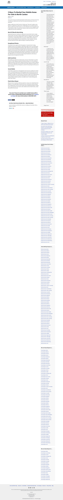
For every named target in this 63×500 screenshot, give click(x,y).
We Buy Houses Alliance (45, 250)
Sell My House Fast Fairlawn (46, 176)
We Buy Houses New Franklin (46, 312)
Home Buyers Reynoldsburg (46, 471)
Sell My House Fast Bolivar (45, 156)
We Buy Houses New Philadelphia (47, 313)
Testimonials (44, 7)
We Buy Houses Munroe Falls (46, 308)
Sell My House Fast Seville (45, 225)
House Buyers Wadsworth (45, 441)
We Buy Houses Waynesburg (46, 341)
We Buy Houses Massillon (45, 300)
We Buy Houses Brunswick (45, 262)
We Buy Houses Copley (45, 270)
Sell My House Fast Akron (45, 148)
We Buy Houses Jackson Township (47, 285)
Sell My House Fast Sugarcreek (46, 234)
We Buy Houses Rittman (45, 323)
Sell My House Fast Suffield (45, 232)
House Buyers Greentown (45, 381)
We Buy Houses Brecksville (45, 259)
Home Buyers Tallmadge (45, 476)
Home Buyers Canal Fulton (45, 453)
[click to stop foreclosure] (47, 113)
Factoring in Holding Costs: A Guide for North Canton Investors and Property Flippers (47, 133)
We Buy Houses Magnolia (45, 295)
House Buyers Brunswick (45, 363)
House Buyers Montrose (45, 408)
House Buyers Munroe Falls (45, 409)
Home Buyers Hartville (45, 459)
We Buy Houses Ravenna (45, 321)
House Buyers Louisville (45, 393)
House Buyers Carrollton (45, 368)
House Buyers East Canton (45, 376)
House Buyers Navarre (45, 411)
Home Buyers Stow (44, 472)
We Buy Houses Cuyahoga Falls (46, 272)
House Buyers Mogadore (45, 406)
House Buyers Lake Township (46, 391)
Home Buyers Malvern (45, 463)
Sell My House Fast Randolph (46, 219)
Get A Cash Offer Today (21, 7)
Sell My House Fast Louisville (46, 191)
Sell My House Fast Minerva (45, 202)
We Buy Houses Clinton (45, 269)
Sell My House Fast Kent (45, 186)
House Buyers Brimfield (45, 361)
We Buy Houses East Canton (46, 275)
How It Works (30, 7)
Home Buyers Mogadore (45, 467)
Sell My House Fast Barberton (46, 154)
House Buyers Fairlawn (45, 378)
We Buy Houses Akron (45, 249)
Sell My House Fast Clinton (45, 168)
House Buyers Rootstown (45, 426)
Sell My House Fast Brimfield (46, 159)
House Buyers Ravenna (45, 422)
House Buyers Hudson (45, 385)
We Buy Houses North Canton (46, 315)
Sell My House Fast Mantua (45, 197)
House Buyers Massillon (45, 401)
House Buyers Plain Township (46, 419)
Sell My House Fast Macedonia (46, 192)
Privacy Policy (49, 485)
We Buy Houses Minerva (45, 303)
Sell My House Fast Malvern (45, 196)
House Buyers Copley (44, 371)
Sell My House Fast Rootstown (46, 224)
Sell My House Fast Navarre (45, 209)
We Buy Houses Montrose (45, 307)
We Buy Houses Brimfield (45, 260)
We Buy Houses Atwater (45, 252)
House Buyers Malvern (45, 398)
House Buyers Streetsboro (45, 432)
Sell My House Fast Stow (45, 227)
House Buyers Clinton (44, 370)
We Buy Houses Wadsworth (46, 340)
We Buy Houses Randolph (45, 320)
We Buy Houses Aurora (45, 254)
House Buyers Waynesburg (45, 442)
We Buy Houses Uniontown (45, 338)
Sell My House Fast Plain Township (47, 217)
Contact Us (54, 1)
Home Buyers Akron (44, 451)
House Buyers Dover (44, 375)
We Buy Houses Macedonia (45, 293)
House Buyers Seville (44, 427)
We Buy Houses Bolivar (45, 257)
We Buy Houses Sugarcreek (45, 335)
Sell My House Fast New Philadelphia (47, 212)
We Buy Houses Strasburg (45, 330)
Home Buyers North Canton (46, 469)
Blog (52, 485)
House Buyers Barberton (45, 356)
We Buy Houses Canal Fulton (46, 264)
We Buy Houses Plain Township (46, 318)
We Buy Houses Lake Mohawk (46, 288)
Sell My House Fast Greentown (46, 179)
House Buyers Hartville (45, 383)
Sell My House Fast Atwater (46, 151)
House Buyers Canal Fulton (45, 365)
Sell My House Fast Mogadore (46, 204)
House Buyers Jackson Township (46, 386)
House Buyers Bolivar (44, 358)
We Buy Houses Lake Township (46, 290)
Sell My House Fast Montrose (46, 205)
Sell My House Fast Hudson (45, 182)
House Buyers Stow (44, 429)
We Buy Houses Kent (44, 287)
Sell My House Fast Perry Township (47, 215)
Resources (44, 485)
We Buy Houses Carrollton (45, 267)
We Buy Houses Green (45, 278)
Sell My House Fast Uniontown (46, 237)
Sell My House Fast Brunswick (46, 161)
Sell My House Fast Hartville (46, 181)
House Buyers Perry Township (46, 418)
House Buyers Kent (44, 388)
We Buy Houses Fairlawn (45, 277)
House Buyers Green (44, 380)
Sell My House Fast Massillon (46, 199)
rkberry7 (10, 17)
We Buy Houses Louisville (45, 292)
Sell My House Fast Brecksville (46, 158)
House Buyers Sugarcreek (45, 436)
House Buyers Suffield (45, 434)
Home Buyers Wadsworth (45, 479)
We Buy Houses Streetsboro (46, 331)
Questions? (37, 7)
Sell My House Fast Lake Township (47, 189)
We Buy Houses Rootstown (46, 325)
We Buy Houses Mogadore (45, 305)
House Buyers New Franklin (45, 413)
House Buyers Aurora (44, 355)
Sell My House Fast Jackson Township (47, 184)
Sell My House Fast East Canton (46, 174)
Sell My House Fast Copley (45, 169)
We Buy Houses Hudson (45, 283)
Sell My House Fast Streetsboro (46, 230)
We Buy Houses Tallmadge (45, 336)
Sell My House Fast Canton (45, 164)
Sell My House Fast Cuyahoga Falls (47, 171)
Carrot (40, 498)
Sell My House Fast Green (45, 177)
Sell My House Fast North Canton (46, 214)
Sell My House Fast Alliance (45, 149)
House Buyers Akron (44, 350)
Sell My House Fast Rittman (46, 222)
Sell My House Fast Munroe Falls (46, 207)
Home (44, 1)
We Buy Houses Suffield (45, 333)
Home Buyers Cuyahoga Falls (46, 456)
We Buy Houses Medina (45, 302)
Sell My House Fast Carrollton (46, 166)
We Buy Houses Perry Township (46, 316)
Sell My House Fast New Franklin (46, 210)
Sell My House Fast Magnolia (46, 194)
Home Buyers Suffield (44, 474)
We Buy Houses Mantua (45, 298)
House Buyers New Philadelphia (46, 414)
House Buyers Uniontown (45, 439)
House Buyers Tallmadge (45, 437)
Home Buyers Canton (44, 454)
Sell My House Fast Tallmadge (46, 235)
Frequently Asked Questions (31, 485)
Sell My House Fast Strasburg (46, 229)
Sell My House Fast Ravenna (46, 220)
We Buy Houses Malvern (45, 297)
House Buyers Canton (45, 366)
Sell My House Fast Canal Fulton (46, 163)
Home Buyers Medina (44, 466)
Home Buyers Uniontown (45, 477)
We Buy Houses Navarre (45, 310)
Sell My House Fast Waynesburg (46, 240)
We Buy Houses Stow (44, 328)
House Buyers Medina (45, 403)
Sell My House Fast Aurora (45, 153)
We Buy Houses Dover (45, 274)
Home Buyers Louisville (45, 461)
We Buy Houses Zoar (44, 343)
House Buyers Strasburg (45, 431)
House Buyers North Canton (46, 416)
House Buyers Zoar (44, 444)
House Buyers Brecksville (45, 360)
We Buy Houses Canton (45, 265)
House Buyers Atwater (45, 353)
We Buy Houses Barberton (45, 255)
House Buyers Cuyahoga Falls (46, 373)
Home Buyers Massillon (45, 464)
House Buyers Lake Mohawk (46, 389)
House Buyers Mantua (45, 399)
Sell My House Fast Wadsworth (46, 238)
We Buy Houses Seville (45, 326)
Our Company (48, 1)
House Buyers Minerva (45, 404)
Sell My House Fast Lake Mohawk (46, 187)
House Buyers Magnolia (45, 396)
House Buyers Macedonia (45, 394)
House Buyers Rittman (45, 424)
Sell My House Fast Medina (45, 201)
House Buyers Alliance (45, 352)
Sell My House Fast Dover (45, 172)
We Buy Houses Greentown (45, 280)
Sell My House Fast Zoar (45, 242)
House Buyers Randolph (45, 421)
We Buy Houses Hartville (45, 282)
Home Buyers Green (44, 458)
